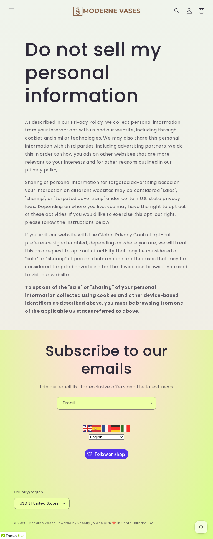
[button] (12, 11)
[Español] (97, 428)
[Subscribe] (150, 403)
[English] (87, 428)
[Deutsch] (116, 428)
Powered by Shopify (73, 523)
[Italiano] (125, 428)
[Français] (106, 428)
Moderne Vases (42, 523)
